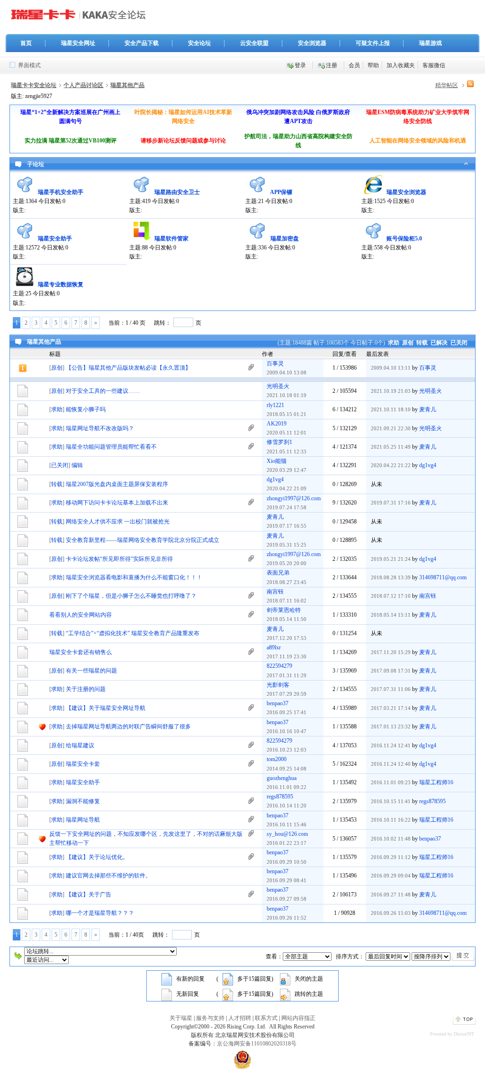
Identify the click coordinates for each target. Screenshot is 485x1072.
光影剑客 (278, 685)
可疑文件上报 (373, 43)
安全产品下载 (142, 43)
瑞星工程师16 (436, 782)
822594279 (279, 666)
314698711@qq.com (443, 577)
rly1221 (275, 405)
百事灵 (275, 363)
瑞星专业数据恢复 (60, 284)
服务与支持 (210, 1018)
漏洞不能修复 (83, 801)
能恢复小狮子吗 (86, 409)
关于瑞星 (181, 1018)
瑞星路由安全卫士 (177, 192)
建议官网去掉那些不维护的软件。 (108, 875)
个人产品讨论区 (83, 85)
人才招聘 (239, 1018)
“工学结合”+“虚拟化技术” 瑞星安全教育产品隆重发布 (132, 633)
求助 (393, 342)
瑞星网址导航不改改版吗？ (100, 428)
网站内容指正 (298, 1018)
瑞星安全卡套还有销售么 (80, 652)
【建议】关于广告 (88, 894)
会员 (354, 65)
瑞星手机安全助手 (60, 192)
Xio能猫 (277, 461)
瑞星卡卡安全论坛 (33, 85)
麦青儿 (427, 409)
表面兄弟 (278, 572)
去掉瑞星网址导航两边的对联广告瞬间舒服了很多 (128, 726)
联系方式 (266, 1018)
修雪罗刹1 (279, 442)
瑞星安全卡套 (83, 764)
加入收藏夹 (400, 65)
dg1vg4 (427, 465)
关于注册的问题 (86, 689)
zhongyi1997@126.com (294, 498)
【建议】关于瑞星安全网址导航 (105, 708)
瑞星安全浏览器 (406, 192)
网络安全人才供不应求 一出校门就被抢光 (118, 521)
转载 (422, 342)
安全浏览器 (312, 43)
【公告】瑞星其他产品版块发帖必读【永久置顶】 (128, 367)
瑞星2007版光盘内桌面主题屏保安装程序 (117, 484)
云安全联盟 (254, 43)
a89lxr (274, 647)
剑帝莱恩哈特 (284, 610)
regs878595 (280, 796)
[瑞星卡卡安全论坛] (81, 18)
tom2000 (277, 759)
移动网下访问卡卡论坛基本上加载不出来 (117, 502)
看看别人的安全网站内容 (80, 614)
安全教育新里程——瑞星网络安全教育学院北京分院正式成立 (142, 540)
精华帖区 (446, 85)
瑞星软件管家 (171, 238)
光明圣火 (278, 386)
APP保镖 (281, 192)
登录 (300, 65)
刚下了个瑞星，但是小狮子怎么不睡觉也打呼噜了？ (131, 596)
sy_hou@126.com (287, 834)
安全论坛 (199, 43)
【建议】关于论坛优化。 (97, 857)
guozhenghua (281, 778)
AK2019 (277, 423)
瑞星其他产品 (127, 85)
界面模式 (29, 65)
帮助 (373, 65)
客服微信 (433, 65)
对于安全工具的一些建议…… (103, 391)
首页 (26, 43)
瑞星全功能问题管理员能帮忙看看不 (111, 446)
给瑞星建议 (80, 745)
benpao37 (277, 703)
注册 (331, 65)
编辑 (77, 465)
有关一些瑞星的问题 (91, 670)
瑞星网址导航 (83, 819)
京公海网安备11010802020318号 (256, 1043)
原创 (407, 342)
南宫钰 (275, 591)
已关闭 (458, 342)
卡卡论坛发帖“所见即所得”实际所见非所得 (119, 559)
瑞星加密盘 (284, 238)
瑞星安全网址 (78, 43)
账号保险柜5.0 (404, 238)
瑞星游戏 (430, 43)
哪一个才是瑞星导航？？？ (100, 913)
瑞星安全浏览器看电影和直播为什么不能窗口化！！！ (134, 577)
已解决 (439, 342)
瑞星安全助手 (55, 238)
